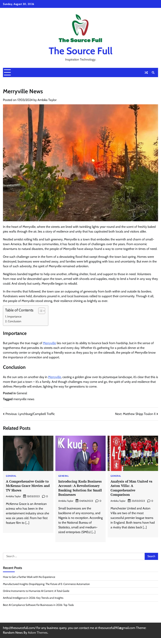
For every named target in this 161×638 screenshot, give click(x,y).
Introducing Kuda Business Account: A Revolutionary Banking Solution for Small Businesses (80, 488)
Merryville (49, 343)
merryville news (23, 399)
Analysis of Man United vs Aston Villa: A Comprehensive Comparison (131, 488)
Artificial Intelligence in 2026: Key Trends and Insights (33, 597)
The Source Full (81, 51)
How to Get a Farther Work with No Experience (29, 576)
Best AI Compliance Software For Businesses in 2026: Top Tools (38, 604)
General (22, 393)
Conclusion (14, 321)
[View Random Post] (146, 73)
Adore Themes (38, 632)
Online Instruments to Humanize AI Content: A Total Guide (36, 590)
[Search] (153, 73)
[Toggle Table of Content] (39, 310)
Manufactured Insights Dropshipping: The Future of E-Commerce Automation (46, 584)
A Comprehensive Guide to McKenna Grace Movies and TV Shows (28, 485)
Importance (14, 316)
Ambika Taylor (47, 100)
